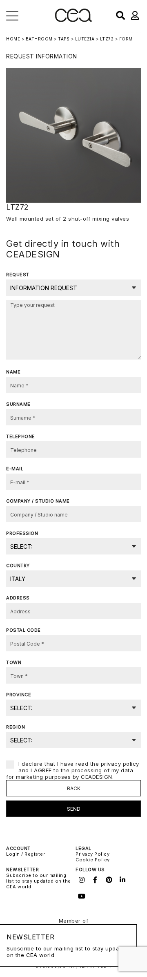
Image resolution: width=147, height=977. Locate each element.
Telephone (20, 436)
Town (13, 662)
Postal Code (23, 630)
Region (15, 727)
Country (18, 565)
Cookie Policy (93, 860)
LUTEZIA (85, 38)
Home (13, 38)
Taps (63, 38)
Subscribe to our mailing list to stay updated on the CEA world (38, 881)
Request (17, 274)
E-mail (14, 469)
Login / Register (25, 854)
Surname (18, 404)
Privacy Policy (92, 854)
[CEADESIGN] (73, 20)
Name (13, 372)
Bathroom (39, 38)
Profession (22, 533)
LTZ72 (107, 38)
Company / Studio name (38, 501)
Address (18, 598)
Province (18, 695)
